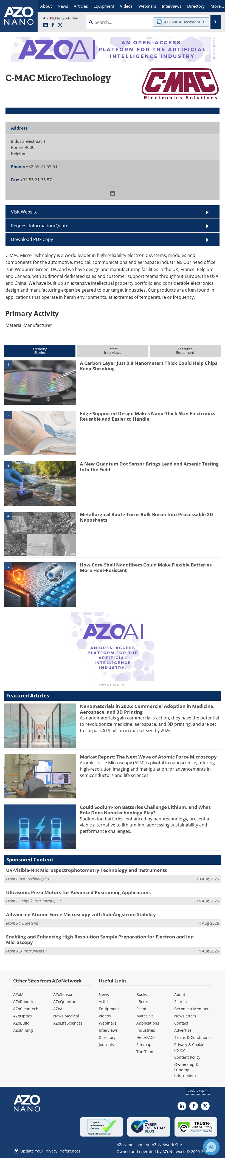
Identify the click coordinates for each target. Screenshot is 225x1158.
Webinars (107, 1023)
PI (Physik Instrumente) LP (38, 901)
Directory (107, 1037)
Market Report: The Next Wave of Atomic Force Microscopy (148, 757)
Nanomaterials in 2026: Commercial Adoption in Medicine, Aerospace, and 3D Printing (147, 709)
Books (141, 994)
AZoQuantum (65, 1001)
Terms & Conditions (192, 1037)
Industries (145, 1030)
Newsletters (185, 1016)
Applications (147, 1023)
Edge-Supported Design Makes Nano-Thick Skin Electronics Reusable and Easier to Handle (147, 416)
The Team (145, 1051)
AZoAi (58, 1008)
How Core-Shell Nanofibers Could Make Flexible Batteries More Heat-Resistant (146, 567)
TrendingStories (40, 350)
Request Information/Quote (39, 226)
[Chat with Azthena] (211, 1147)
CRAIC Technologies (32, 878)
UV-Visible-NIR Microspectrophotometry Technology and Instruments (86, 870)
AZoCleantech (25, 1008)
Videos (105, 1016)
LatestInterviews (112, 350)
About (179, 994)
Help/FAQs (146, 1037)
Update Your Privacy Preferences (49, 1151)
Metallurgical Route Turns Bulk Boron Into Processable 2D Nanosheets (146, 517)
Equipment (109, 1008)
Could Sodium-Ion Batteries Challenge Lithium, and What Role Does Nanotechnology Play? (145, 810)
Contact (181, 1023)
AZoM (18, 994)
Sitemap (143, 1044)
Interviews (108, 1030)
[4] (40, 533)
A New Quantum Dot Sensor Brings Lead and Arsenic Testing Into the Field (149, 466)
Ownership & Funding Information (186, 1070)
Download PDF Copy (32, 239)
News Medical (66, 1016)
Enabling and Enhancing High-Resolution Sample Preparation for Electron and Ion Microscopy (100, 939)
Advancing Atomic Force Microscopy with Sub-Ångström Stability (81, 914)
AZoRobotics (24, 1001)
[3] (40, 483)
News (104, 994)
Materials (145, 1016)
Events (142, 1008)
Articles (106, 1001)
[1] (40, 382)
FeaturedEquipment (185, 350)
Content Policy (187, 1057)
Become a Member (191, 1008)
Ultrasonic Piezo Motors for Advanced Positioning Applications (78, 892)
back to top (196, 1090)
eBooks (142, 1001)
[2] (40, 432)
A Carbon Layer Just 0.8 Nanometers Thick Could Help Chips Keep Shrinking (148, 366)
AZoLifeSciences (68, 1023)
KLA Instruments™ (31, 951)
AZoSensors (64, 994)
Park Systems (27, 923)
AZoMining (23, 1030)
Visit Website (24, 212)
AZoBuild (21, 1023)
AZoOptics (22, 1016)
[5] (40, 583)
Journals (106, 1044)
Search (180, 1001)
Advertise (183, 1030)
